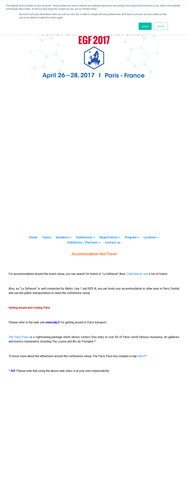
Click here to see (137, 274)
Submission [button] (84, 237)
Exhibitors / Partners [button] (83, 242)
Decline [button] (161, 26)
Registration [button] (109, 237)
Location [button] (150, 237)
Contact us (112, 242)
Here (141, 356)
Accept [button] (145, 26)
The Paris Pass (19, 337)
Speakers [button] (62, 237)
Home (33, 237)
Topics (46, 237)
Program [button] (131, 237)
